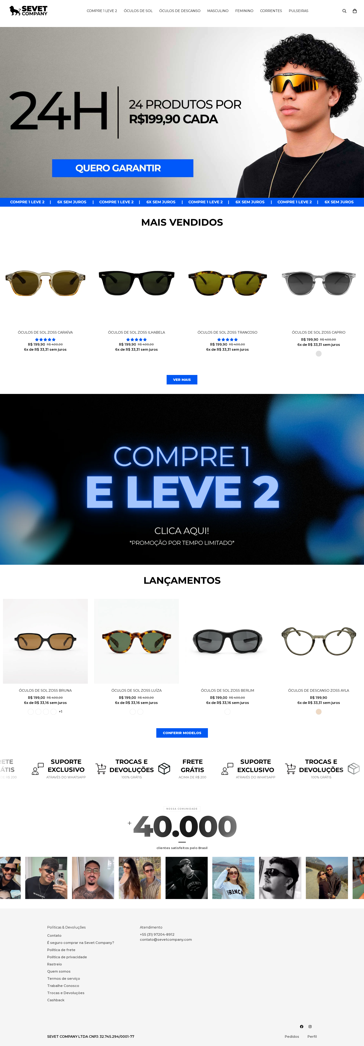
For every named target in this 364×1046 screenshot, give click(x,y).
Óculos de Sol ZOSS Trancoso (227, 332)
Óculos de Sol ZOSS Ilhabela (136, 332)
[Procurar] (344, 11)
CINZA (318, 353)
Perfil (312, 1037)
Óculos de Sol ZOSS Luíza (136, 691)
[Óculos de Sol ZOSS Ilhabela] (136, 283)
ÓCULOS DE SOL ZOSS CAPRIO (318, 332)
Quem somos (59, 971)
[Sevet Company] (28, 11)
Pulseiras (298, 11)
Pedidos (292, 1037)
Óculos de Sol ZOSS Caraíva (45, 332)
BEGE (318, 711)
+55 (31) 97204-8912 (157, 935)
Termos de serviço (63, 979)
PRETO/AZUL (53, 711)
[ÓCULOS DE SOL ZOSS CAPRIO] (318, 283)
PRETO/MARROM (38, 711)
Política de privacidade (67, 957)
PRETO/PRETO (30, 711)
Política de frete (61, 950)
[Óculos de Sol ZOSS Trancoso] (227, 283)
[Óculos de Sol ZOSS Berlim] (227, 641)
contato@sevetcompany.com (166, 940)
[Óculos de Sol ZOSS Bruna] (45, 641)
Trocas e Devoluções (65, 993)
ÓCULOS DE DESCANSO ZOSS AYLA (318, 691)
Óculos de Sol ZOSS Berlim (227, 691)
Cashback (55, 1000)
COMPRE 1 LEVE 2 (102, 11)
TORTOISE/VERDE (132, 711)
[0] (355, 11)
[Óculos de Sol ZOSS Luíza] (136, 641)
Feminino (244, 11)
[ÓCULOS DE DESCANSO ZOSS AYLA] (318, 641)
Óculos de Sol (138, 11)
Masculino (218, 11)
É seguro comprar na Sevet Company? (80, 943)
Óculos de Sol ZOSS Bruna (45, 691)
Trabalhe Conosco (63, 986)
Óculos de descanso (180, 11)
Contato (54, 936)
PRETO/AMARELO (46, 711)
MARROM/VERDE (140, 711)
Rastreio (54, 964)
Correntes (271, 11)
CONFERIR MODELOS (182, 733)
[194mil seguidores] (310, 1026)
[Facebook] (301, 1026)
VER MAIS (182, 380)
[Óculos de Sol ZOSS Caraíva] (45, 283)
